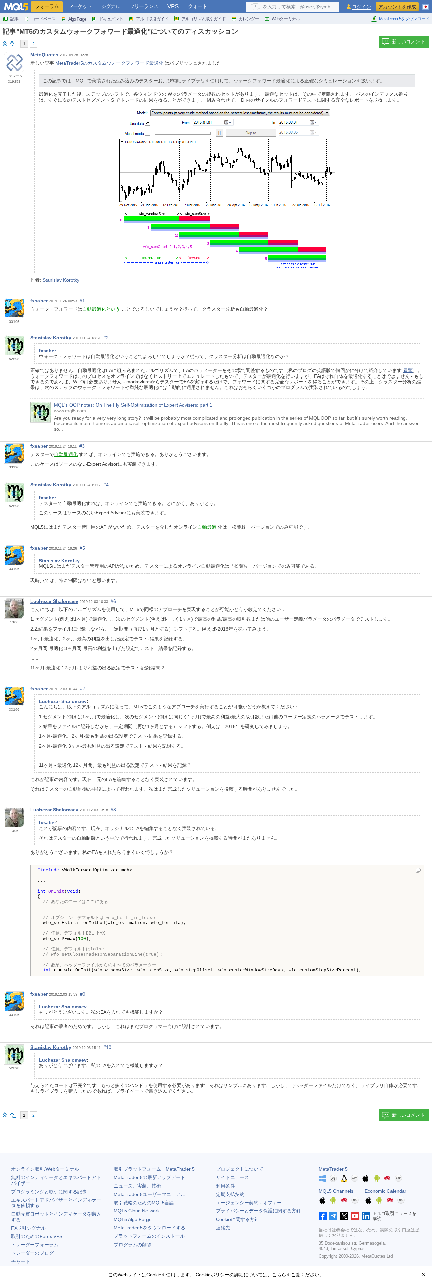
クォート (197, 6)
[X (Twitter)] (344, 1216)
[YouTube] (355, 1216)
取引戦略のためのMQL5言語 (144, 1202)
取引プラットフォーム (154, 1169)
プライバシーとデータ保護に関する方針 (258, 1211)
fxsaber (39, 300)
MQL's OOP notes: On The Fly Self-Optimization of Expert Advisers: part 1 (133, 405)
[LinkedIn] (366, 1216)
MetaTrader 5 (333, 1169)
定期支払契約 (230, 1194)
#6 (113, 601)
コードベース (43, 18)
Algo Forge (77, 19)
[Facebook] (323, 1216)
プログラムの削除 (133, 1244)
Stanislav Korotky (61, 280)
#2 (106, 337)
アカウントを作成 (397, 6)
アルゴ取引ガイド (152, 18)
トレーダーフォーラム (34, 1244)
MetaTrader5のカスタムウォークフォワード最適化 (109, 63)
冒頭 (408, 370)
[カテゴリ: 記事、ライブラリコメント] (13, 43)
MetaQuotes (44, 54)
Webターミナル (286, 18)
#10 (107, 1047)
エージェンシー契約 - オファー (249, 1202)
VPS (173, 6)
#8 (113, 809)
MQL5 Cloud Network (137, 1211)
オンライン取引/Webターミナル (45, 1169)
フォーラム (47, 6)
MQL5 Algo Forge (133, 1219)
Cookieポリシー (212, 1274)
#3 (82, 446)
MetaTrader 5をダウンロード (404, 18)
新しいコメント (408, 41)
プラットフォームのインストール (149, 1236)
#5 (82, 548)
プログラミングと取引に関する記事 (49, 1191)
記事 (14, 18)
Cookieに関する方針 (237, 1219)
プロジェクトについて (239, 1169)
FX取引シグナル (28, 1228)
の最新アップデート (149, 1177)
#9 (82, 994)
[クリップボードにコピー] (418, 870)
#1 (82, 300)
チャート (20, 1261)
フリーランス (144, 6)
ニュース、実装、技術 (137, 1186)
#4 (106, 484)
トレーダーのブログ (32, 1253)
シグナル (110, 6)
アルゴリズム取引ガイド (203, 18)
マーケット (80, 6)
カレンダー (249, 18)
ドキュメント (111, 18)
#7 (82, 688)
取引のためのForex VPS (36, 1236)
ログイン (361, 6)
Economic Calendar (385, 1191)
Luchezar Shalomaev (54, 601)
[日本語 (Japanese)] (425, 4)
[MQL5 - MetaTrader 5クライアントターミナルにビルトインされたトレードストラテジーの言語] (16, 7)
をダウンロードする (149, 1227)
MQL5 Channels (336, 1191)
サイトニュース (232, 1177)
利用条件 (225, 1186)
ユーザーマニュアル (149, 1194)
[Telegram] (333, 1216)
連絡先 (223, 1227)
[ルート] (5, 43)
